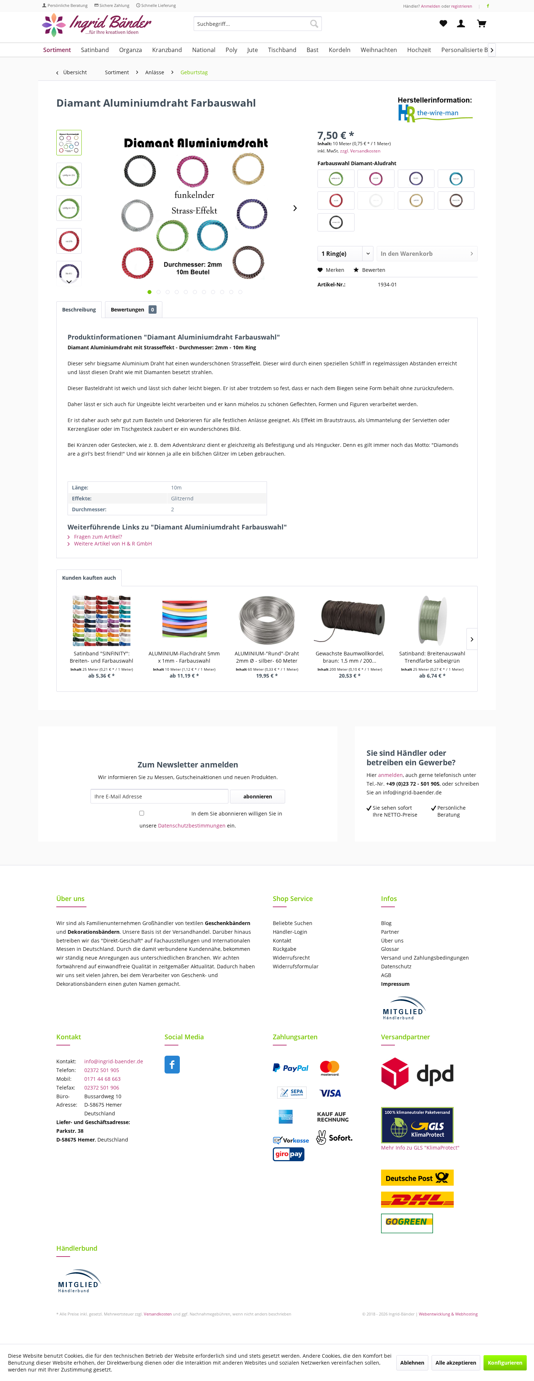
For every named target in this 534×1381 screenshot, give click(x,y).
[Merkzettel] (443, 23)
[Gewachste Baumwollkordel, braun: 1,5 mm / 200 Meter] (350, 620)
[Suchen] (314, 23)
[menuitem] (258, 27)
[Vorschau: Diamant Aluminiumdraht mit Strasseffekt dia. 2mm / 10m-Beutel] (69, 142)
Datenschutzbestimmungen (192, 825)
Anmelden (430, 6)
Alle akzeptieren (456, 1362)
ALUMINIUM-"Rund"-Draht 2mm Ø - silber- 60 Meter (267, 657)
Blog (386, 923)
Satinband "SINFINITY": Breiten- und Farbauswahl (101, 657)
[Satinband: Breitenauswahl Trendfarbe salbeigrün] (432, 620)
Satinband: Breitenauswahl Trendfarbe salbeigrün (432, 657)
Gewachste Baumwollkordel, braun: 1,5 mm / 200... (350, 657)
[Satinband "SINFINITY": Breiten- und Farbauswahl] (102, 620)
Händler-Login (290, 931)
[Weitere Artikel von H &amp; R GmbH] (438, 110)
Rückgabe (284, 948)
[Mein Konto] (462, 23)
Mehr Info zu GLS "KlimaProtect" (420, 1147)
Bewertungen (132, 309)
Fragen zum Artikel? (97, 536)
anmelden (390, 774)
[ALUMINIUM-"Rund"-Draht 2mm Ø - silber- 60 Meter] (267, 620)
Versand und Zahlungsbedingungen (425, 957)
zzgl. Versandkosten (360, 151)
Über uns (392, 940)
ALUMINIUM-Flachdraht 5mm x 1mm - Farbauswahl (184, 657)
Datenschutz (396, 966)
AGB (386, 975)
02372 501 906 (101, 1087)
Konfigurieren (505, 1362)
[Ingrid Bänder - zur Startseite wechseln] (96, 25)
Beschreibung (79, 309)
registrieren (461, 6)
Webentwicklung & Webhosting (448, 1314)
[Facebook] (488, 6)
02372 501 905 (101, 1070)
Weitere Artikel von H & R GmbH (112, 543)
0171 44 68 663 (102, 1078)
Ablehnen (412, 1362)
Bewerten (373, 269)
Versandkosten (158, 1314)
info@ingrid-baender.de (113, 1061)
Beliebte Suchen (292, 923)
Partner (390, 931)
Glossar (390, 948)
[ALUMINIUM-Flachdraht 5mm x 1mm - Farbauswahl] (185, 620)
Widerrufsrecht (291, 957)
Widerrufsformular (296, 966)
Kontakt (282, 940)
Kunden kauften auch (89, 577)
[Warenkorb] (485, 23)
